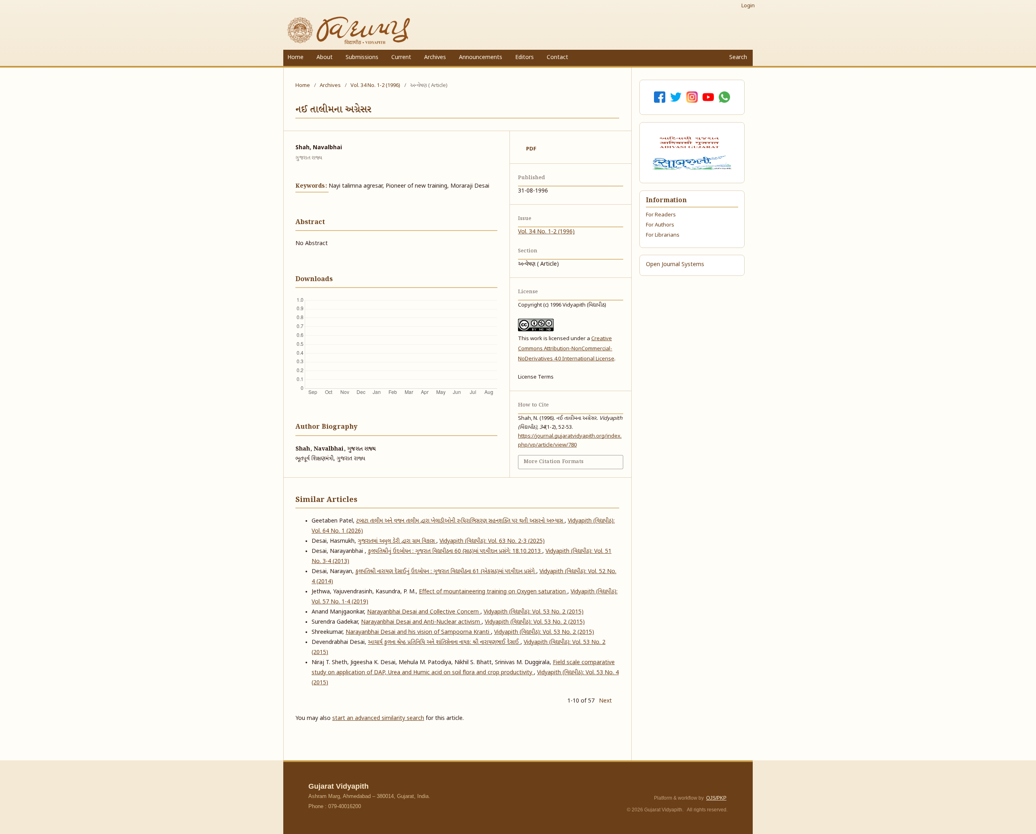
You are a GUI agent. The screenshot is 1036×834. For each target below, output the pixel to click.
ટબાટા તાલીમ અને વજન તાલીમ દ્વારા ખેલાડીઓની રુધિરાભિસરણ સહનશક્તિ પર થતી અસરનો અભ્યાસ (460, 521)
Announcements (480, 57)
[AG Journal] (690, 142)
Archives (435, 57)
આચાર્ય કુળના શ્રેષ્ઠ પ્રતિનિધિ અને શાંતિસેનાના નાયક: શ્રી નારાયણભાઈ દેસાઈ (444, 642)
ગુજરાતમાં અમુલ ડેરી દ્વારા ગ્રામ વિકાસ (397, 541)
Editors (524, 57)
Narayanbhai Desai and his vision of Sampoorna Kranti (418, 632)
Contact (557, 57)
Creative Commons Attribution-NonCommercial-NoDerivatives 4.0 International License (566, 348)
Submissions (362, 57)
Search (737, 57)
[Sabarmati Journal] (691, 162)
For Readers (661, 215)
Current (401, 57)
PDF (531, 149)
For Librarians (662, 235)
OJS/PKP (716, 798)
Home (295, 57)
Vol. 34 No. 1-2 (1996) (375, 85)
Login (748, 5)
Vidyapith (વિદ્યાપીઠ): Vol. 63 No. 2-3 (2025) (492, 541)
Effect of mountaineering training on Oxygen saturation (493, 592)
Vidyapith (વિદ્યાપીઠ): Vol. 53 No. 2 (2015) (534, 612)
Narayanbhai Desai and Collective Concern (423, 612)
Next (605, 701)
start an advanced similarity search (378, 718)
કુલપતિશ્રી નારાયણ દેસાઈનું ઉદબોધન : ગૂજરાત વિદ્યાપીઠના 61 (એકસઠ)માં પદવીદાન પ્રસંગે (445, 572)
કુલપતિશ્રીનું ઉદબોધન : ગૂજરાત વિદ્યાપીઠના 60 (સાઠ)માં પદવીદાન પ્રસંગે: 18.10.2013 (455, 551)
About (324, 57)
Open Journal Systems (675, 265)
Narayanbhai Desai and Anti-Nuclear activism (421, 622)
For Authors (660, 225)
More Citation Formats (554, 462)
